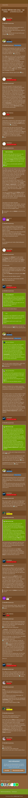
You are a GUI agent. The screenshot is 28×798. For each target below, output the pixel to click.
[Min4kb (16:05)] (17, 784)
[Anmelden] (22, 1)
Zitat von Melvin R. (9, 294)
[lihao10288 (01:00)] (14, 784)
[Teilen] (25, 14)
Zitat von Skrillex (9, 151)
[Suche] (19, 1)
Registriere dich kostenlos (12, 765)
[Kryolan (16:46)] (12, 784)
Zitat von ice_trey (9, 426)
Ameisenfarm (8, 103)
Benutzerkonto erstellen (18, 770)
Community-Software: (14, 796)
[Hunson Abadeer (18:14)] (7, 784)
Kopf (13, 68)
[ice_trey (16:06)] (9, 784)
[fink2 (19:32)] (4, 784)
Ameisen (4, 259)
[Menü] (26, 1)
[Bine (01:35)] (2, 784)
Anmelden (7, 770)
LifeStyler (15, 211)
